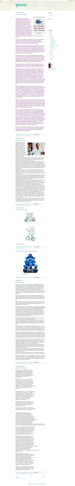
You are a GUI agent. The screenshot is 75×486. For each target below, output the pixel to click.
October (51, 39)
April (51, 55)
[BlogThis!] (35, 134)
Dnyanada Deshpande (21, 473)
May (51, 54)
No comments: (31, 246)
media (25, 473)
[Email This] (34, 134)
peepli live (31, 473)
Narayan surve (29, 205)
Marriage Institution (20, 135)
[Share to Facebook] (37, 134)
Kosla (27, 363)
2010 (50, 36)
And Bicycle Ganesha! (21, 209)
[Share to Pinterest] (38, 134)
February (51, 58)
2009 (50, 59)
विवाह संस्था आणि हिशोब (21, 14)
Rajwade (28, 135)
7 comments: (30, 362)
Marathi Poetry (20, 205)
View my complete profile (52, 70)
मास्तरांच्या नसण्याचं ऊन (21, 140)
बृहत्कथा (21, 5)
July (51, 51)
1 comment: (30, 472)
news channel (28, 473)
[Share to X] (36, 134)
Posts (51, 14)
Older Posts (43, 476)
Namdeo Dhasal (24, 205)
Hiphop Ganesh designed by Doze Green (26, 251)
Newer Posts (18, 476)
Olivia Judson (25, 135)
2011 (50, 35)
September (52, 40)
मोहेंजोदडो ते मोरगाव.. (20, 282)
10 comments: (31, 134)
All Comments (52, 15)
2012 (50, 34)
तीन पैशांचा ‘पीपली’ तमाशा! (21, 368)
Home (30, 476)
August (51, 50)
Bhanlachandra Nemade (21, 363)
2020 (50, 31)
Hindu (25, 363)
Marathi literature (30, 363)
